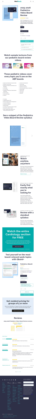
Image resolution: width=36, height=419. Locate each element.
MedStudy (6, 414)
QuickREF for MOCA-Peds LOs (15, 392)
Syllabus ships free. (24, 31)
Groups (3, 384)
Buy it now (27, 294)
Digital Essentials (24, 278)
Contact (3, 392)
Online (22, 27)
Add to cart (27, 41)
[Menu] (3, 1)
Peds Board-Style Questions (15, 387)
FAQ (3, 390)
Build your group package (17, 310)
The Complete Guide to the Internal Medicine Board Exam (9, 402)
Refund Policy (10, 415)
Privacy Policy (5, 415)
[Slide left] (14, 19)
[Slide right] (17, 19)
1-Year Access (23, 282)
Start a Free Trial (18, 246)
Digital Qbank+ (23, 275)
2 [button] (17, 371)
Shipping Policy (15, 415)
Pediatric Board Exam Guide (15, 396)
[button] (30, 1)
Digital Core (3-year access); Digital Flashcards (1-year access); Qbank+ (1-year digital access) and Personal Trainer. (26, 285)
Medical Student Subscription (20, 387)
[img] (14, 339)
